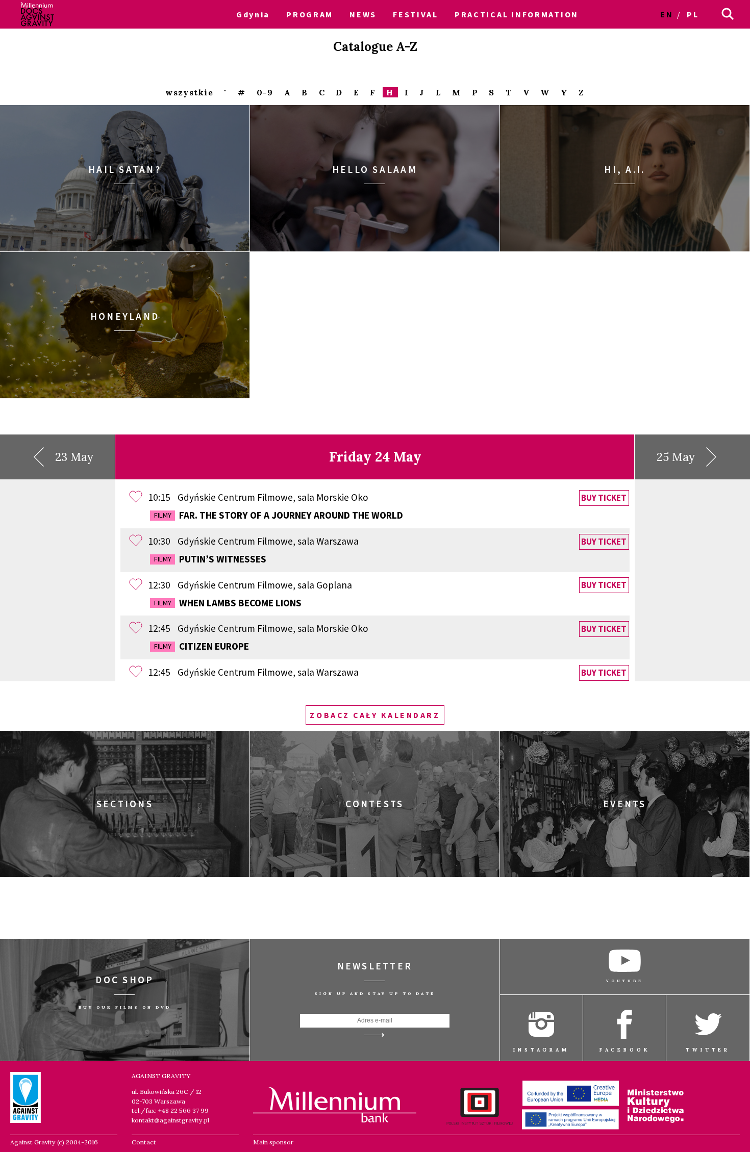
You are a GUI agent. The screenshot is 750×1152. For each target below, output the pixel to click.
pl (692, 14)
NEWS (363, 14)
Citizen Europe (201, 646)
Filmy (162, 515)
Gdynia (253, 14)
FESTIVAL (415, 14)
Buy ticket (604, 497)
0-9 (265, 93)
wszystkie (189, 93)
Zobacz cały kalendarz (375, 715)
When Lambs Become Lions (228, 603)
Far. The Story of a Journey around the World (278, 515)
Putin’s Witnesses (210, 559)
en (666, 14)
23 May (74, 457)
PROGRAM (309, 14)
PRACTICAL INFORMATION (517, 14)
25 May (676, 457)
